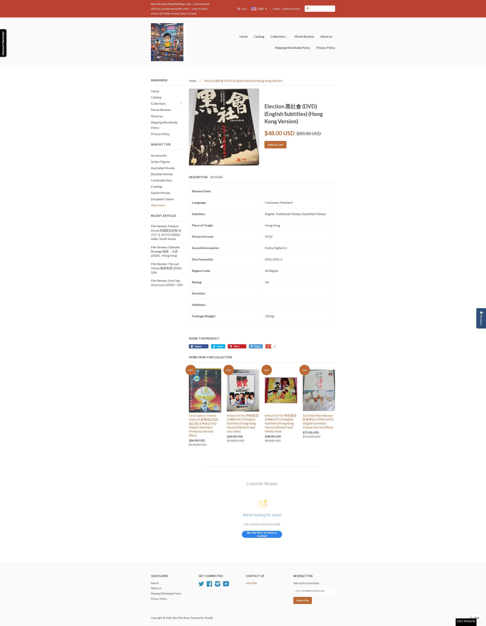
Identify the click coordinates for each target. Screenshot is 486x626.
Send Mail (251, 583)
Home (243, 36)
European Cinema (162, 199)
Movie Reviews (304, 36)
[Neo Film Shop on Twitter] (201, 585)
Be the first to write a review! (262, 534)
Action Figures (160, 161)
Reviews (216, 177)
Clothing (156, 186)
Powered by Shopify (201, 617)
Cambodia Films (161, 180)
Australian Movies (163, 168)
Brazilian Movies (162, 174)
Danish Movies (160, 193)
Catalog (259, 36)
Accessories (159, 155)
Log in (276, 8)
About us (326, 36)
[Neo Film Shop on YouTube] (226, 585)
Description (198, 177)
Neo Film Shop (181, 617)
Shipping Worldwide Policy (292, 47)
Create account (291, 8)
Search (155, 583)
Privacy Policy (325, 47)
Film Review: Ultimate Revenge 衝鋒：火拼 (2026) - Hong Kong (165, 251)
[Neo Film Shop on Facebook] (209, 585)
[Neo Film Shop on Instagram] (218, 585)
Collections (278, 36)
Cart (244, 8)
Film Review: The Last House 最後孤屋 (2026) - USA (167, 268)
